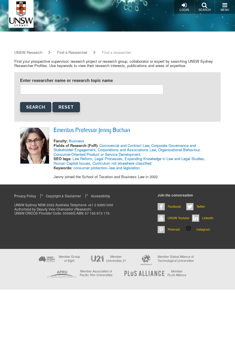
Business (76, 141)
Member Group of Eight (69, 258)
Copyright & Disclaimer (63, 196)
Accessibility (100, 196)
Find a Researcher (72, 52)
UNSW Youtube (178, 218)
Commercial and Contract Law (124, 145)
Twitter (200, 206)
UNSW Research (28, 52)
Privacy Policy (25, 196)
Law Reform (82, 158)
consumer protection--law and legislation (106, 167)
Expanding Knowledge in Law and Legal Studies (164, 158)
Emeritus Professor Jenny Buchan (92, 130)
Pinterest (174, 229)
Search (205, 10)
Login (184, 10)
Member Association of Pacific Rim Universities (96, 273)
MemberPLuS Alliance (176, 273)
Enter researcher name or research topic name (66, 80)
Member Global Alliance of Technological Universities (176, 258)
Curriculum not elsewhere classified (122, 163)
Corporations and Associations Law (127, 149)
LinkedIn (208, 218)
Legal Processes (108, 158)
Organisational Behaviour (178, 149)
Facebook (174, 206)
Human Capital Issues (72, 163)
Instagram (203, 229)
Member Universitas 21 (116, 258)
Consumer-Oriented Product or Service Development (97, 154)
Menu (225, 10)
